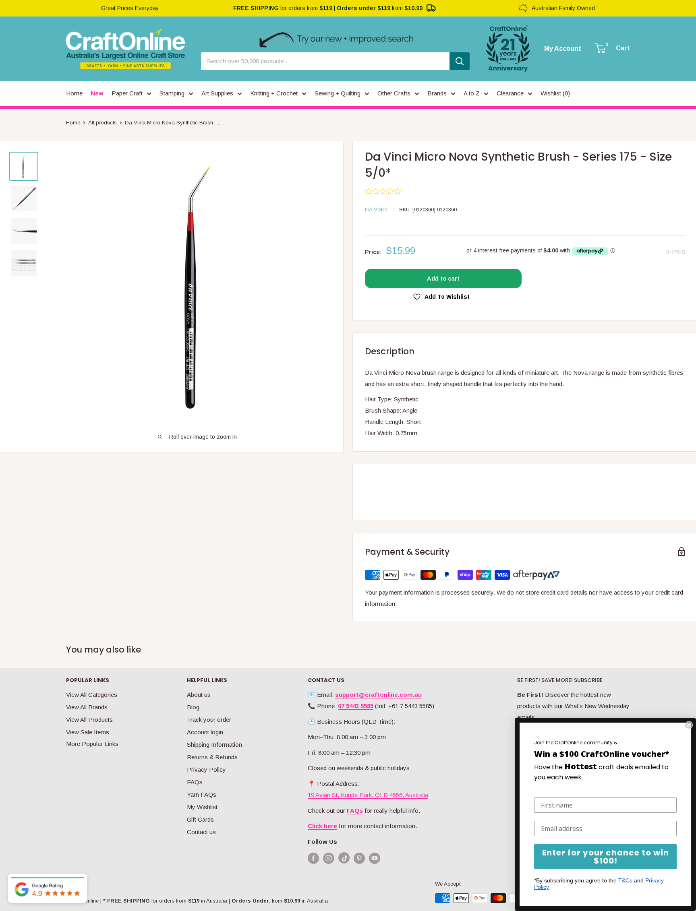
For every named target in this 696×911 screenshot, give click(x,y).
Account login (205, 732)
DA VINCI (376, 210)
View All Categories (91, 694)
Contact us (201, 831)
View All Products (89, 719)
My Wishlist (202, 807)
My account (562, 49)
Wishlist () (555, 93)
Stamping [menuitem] (172, 93)
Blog (193, 707)
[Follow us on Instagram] (328, 858)
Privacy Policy (206, 769)
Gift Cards (200, 819)
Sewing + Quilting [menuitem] (337, 93)
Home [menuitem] (74, 93)
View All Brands (87, 707)
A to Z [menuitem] (472, 93)
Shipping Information (214, 744)
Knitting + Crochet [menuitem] (274, 93)
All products (102, 123)
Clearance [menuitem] (510, 93)
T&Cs (625, 880)
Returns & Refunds (212, 757)
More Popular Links (92, 743)
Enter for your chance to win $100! (605, 856)
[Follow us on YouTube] (374, 858)
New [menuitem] (97, 93)
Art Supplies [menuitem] (217, 93)
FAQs (195, 782)
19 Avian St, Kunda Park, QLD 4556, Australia (368, 794)
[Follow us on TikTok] (344, 859)
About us (199, 694)
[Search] (460, 61)
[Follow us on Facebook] (313, 858)
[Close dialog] (689, 725)
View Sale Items (87, 732)
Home (73, 123)
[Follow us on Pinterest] (359, 858)
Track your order (209, 719)
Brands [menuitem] (437, 93)
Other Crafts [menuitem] (393, 93)
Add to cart (443, 278)
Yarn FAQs (201, 794)
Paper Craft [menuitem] (127, 93)
